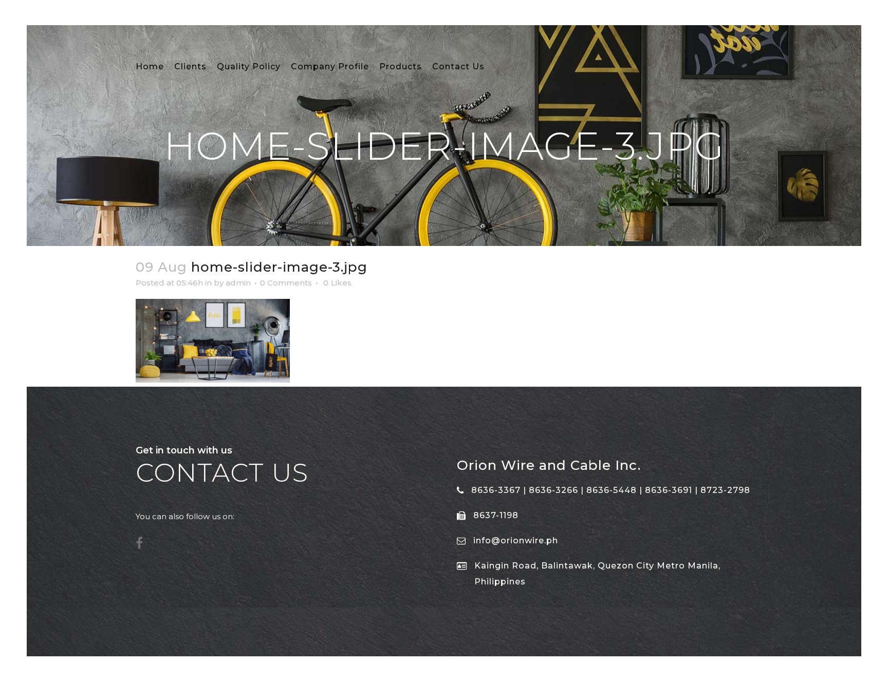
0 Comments (286, 283)
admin (238, 283)
